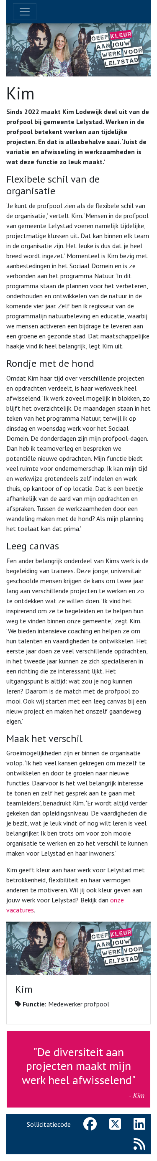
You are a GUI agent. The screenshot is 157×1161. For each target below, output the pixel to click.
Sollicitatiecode (49, 1124)
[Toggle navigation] (24, 11)
